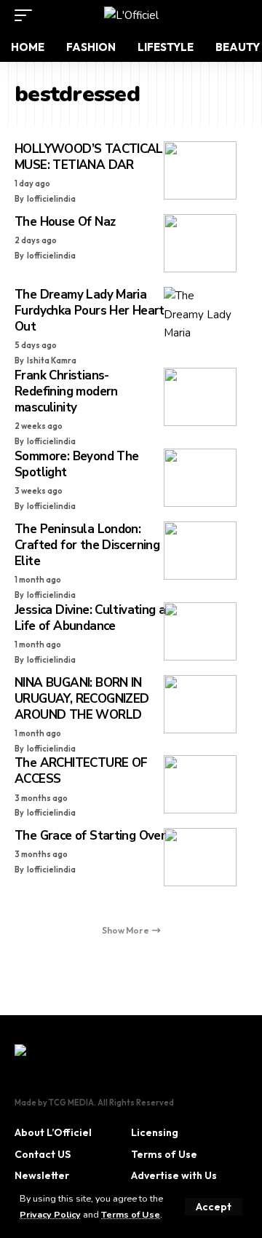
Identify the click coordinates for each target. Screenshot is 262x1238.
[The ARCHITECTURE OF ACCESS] (200, 784)
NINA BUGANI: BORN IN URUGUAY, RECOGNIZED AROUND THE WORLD (81, 698)
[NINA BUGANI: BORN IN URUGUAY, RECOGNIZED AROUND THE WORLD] (200, 704)
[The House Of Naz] (200, 243)
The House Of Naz (65, 221)
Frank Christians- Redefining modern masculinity (66, 391)
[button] (213, 1206)
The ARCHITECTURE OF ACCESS (81, 770)
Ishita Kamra (51, 360)
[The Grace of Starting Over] (200, 857)
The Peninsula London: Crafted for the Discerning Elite (87, 545)
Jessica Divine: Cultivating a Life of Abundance (90, 618)
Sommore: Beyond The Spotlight (76, 464)
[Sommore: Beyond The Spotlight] (200, 478)
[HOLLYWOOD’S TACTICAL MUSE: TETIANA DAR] (200, 170)
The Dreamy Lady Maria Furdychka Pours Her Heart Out (89, 310)
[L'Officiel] (131, 15)
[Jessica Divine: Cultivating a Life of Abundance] (200, 631)
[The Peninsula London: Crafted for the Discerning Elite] (200, 550)
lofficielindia (51, 199)
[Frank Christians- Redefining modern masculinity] (200, 397)
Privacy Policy (50, 1214)
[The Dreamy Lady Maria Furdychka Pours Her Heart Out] (200, 316)
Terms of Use (130, 1214)
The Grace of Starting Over (90, 835)
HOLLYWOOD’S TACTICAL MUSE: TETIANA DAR (89, 157)
